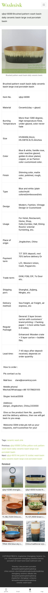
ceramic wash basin (24, 583)
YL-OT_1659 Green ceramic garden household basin (36, 517)
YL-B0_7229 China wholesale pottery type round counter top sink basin (12, 517)
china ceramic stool (11, 571)
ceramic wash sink (15, 440)
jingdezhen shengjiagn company (24, 578)
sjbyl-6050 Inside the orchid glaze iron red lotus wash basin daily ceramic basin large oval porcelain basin (36, 490)
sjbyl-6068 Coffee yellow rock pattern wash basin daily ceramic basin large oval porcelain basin (23, 448)
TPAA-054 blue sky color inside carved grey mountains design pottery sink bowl (12, 544)
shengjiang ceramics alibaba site (24, 573)
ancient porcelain (29, 566)
